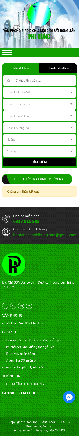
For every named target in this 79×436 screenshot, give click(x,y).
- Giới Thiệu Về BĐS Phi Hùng (23, 323)
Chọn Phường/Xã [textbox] (18, 128)
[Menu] (7, 52)
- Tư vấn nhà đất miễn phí (20, 360)
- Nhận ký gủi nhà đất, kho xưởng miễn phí (31, 340)
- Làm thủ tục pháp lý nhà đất (23, 367)
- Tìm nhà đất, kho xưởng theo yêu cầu (29, 347)
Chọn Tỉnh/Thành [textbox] (18, 104)
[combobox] (39, 92)
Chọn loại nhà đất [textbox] (18, 92)
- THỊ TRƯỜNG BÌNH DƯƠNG (23, 384)
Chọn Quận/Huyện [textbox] (19, 116)
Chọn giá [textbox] (12, 151)
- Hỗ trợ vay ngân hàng (18, 354)
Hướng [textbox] (11, 139)
